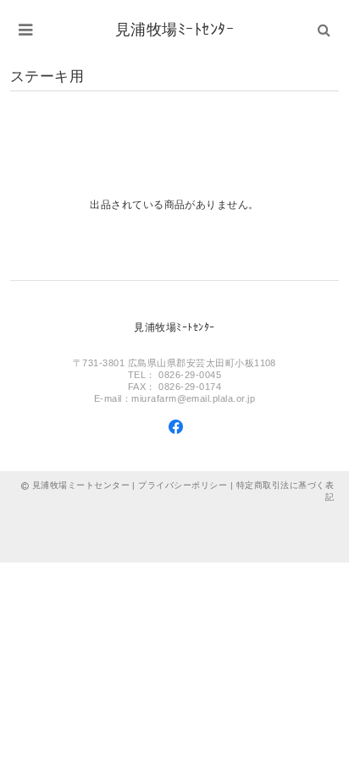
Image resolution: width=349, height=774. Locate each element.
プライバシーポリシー (182, 485)
